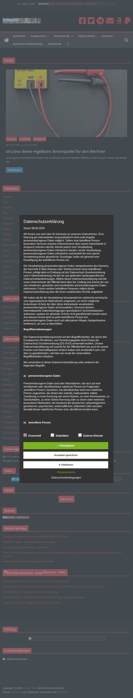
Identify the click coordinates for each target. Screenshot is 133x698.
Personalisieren (66, 472)
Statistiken (62, 435)
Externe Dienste (93, 435)
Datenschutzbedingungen (66, 477)
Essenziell (34, 435)
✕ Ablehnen (66, 464)
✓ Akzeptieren (65, 445)
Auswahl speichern (66, 455)
